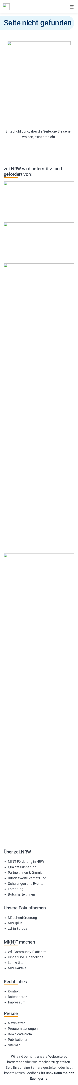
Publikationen (18, 1040)
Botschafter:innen (21, 894)
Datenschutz (17, 997)
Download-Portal (20, 1034)
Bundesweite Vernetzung (27, 878)
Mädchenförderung (22, 918)
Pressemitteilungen (23, 1029)
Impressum (17, 1002)
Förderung (15, 889)
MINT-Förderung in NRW (26, 862)
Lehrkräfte (15, 963)
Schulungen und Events (26, 884)
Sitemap (14, 1045)
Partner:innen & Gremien (26, 873)
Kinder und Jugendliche (25, 957)
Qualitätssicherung (22, 867)
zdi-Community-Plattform (27, 952)
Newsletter (16, 1023)
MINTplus (15, 923)
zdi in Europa (17, 928)
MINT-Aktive (17, 968)
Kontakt (14, 991)
